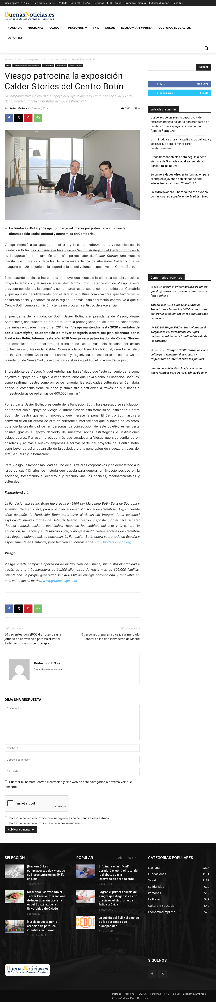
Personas (61, 65)
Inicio (8, 59)
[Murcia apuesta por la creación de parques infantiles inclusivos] (14, 926)
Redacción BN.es (19, 108)
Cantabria (48, 65)
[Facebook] (9, 118)
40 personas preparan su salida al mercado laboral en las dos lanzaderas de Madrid (110, 637)
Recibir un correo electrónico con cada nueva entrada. (44, 823)
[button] (206, 48)
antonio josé (158, 305)
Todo (119, 857)
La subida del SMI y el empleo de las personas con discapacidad (119, 922)
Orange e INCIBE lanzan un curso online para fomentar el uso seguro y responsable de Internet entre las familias (179, 354)
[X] (18, 118)
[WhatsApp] (38, 118)
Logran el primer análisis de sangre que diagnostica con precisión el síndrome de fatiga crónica (179, 291)
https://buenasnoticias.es (48, 669)
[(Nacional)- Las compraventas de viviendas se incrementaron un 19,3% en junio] (14, 871)
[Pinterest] (28, 118)
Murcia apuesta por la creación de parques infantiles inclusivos (42, 926)
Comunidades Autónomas (26, 65)
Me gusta (202, 84)
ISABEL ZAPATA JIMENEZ (165, 327)
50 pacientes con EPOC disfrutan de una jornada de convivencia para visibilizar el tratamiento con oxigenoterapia (33, 639)
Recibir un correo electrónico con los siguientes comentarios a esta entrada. (59, 818)
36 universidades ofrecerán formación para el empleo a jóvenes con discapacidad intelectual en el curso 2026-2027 (180, 179)
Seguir (204, 92)
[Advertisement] (181, 238)
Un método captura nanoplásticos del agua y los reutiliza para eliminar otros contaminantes (181, 144)
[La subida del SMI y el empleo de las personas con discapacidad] (85, 922)
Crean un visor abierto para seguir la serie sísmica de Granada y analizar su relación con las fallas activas (178, 161)
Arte (17, 59)
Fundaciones (75, 65)
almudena (157, 368)
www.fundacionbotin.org (113, 542)
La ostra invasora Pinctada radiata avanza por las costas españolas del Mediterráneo (179, 194)
